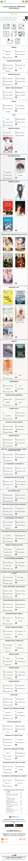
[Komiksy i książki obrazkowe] (21, 36)
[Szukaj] (26, 17)
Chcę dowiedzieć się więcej (8, 859)
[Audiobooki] (21, 29)
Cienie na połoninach (9, 812)
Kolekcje (14, 19)
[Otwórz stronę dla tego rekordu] (8, 50)
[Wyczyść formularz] (24, 20)
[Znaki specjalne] (27, 20)
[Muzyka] (14, 36)
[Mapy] (10, 44)
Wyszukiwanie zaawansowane (6, 19)
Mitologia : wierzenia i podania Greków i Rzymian (13, 802)
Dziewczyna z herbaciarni (10, 800)
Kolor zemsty (8, 803)
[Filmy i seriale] (6, 36)
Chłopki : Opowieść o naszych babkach (12, 804)
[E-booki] (17, 44)
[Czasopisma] (14, 29)
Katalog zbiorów (14, 13)
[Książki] (6, 29)
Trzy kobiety (8, 797)
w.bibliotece (6, 834)
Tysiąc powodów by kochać (10, 801)
